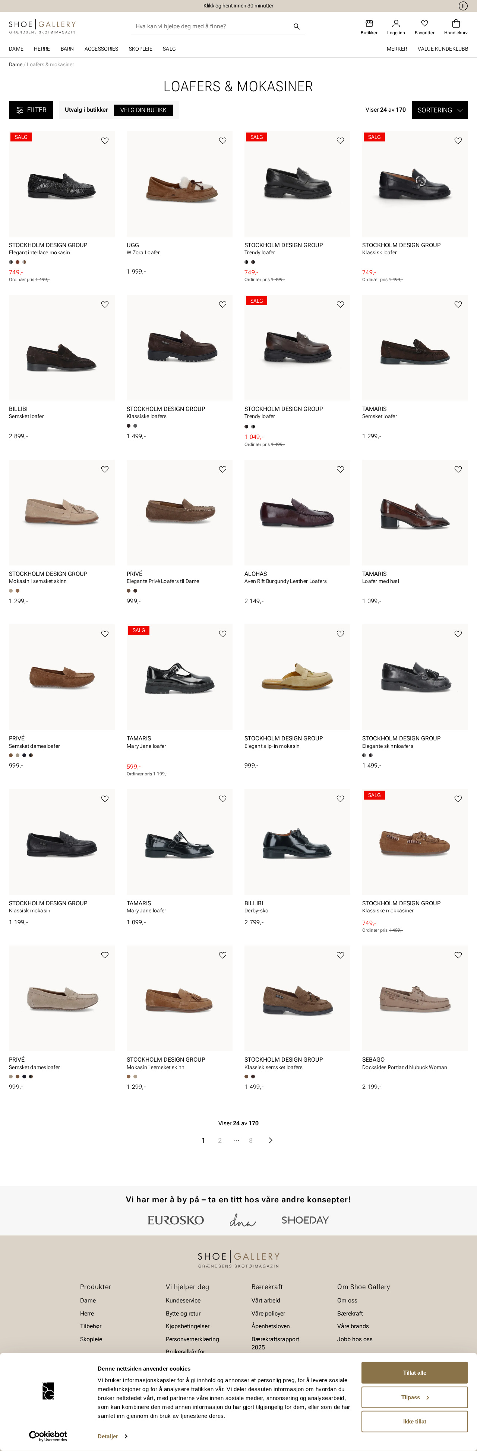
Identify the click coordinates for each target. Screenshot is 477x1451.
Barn (67, 49)
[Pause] (462, 6)
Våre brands (353, 1326)
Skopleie (140, 49)
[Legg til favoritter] (105, 141)
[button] (440, 110)
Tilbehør (90, 1326)
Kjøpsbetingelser (187, 1326)
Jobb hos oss (355, 1339)
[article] (62, 195)
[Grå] (24, 262)
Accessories (102, 49)
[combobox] (212, 26)
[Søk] (297, 26)
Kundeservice (183, 1300)
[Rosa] (371, 755)
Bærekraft (350, 1313)
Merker (397, 49)
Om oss (347, 1300)
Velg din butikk (143, 110)
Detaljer (108, 1436)
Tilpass (410, 1397)
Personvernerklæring (192, 1339)
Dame (16, 49)
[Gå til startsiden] (42, 26)
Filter (37, 110)
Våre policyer (268, 1313)
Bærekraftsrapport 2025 (275, 1343)
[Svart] (135, 426)
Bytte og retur (183, 1313)
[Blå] (24, 755)
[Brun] (17, 262)
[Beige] (17, 755)
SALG (169, 49)
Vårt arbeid (266, 1300)
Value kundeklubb (443, 49)
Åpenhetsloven (271, 1326)
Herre (42, 49)
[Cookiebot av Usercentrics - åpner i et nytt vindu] (48, 1436)
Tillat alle (414, 1372)
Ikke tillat (414, 1421)
